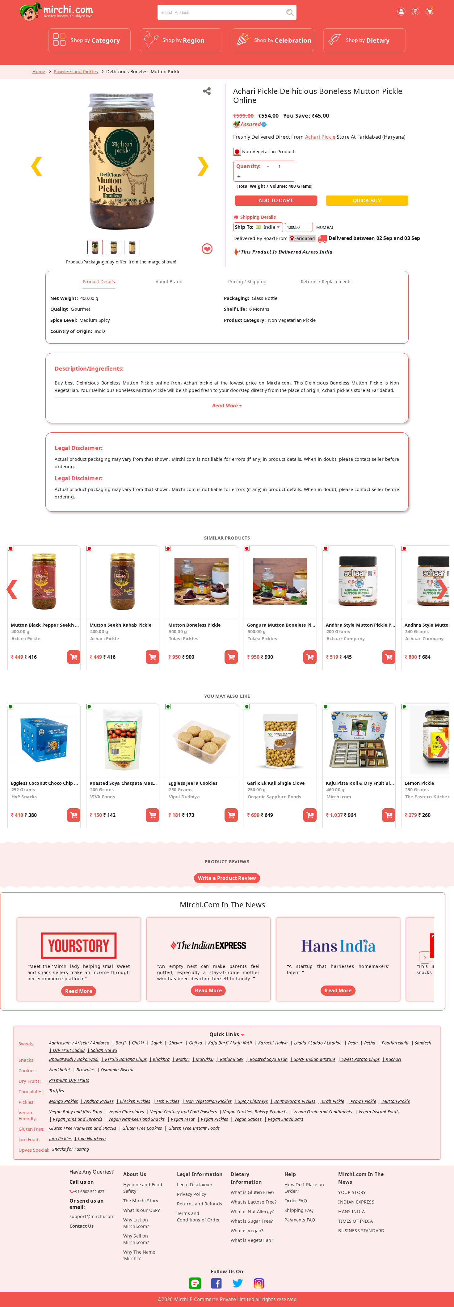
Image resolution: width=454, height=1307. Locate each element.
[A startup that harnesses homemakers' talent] (338, 936)
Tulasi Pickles (183, 638)
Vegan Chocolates (126, 1112)
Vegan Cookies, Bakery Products (255, 1112)
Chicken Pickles (135, 1101)
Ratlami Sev (232, 1059)
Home (38, 71)
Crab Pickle (333, 1101)
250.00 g (257, 789)
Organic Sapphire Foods (274, 797)
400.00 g (20, 631)
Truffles (56, 1091)
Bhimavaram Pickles (295, 1101)
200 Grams (338, 631)
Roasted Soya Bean (269, 1059)
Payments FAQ (299, 1220)
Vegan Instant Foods (379, 1112)
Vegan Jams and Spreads (77, 1119)
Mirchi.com (338, 797)
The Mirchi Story (140, 1201)
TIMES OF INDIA (355, 1221)
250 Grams (180, 789)
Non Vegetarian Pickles (209, 1101)
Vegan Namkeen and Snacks (136, 1119)
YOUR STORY (352, 1192)
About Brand (169, 281)
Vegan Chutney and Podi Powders (183, 1112)
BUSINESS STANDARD (361, 1230)
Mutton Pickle (396, 1101)
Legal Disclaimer (195, 1184)
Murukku (204, 1059)
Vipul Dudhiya (184, 797)
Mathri (183, 1059)
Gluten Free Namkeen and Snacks (82, 1128)
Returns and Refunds (199, 1204)
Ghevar (175, 1043)
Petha (370, 1043)
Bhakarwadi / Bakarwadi (74, 1059)
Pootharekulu (395, 1043)
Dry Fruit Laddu (68, 1050)
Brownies (85, 1070)
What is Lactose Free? (253, 1202)
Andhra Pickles (99, 1101)
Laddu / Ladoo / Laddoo (318, 1043)
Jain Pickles (60, 1138)
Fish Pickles (168, 1101)
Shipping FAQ (298, 1210)
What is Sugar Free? (252, 1221)
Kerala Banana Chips (126, 1059)
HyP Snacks (24, 797)
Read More (78, 991)
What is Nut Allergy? (252, 1211)
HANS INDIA (351, 1211)
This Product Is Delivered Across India (287, 251)
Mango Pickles (63, 1101)
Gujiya (195, 1043)
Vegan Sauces (248, 1119)
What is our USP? (141, 1210)
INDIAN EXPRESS (356, 1202)
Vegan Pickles (214, 1119)
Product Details (99, 281)
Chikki (138, 1043)
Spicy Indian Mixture (314, 1059)
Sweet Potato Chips (361, 1059)
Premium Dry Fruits (69, 1080)
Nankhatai (59, 1070)
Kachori (393, 1059)
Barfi (121, 1043)
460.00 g (335, 789)
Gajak (156, 1043)
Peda (353, 1043)
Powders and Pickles (76, 71)
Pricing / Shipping (247, 281)
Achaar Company (345, 638)
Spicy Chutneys (253, 1101)
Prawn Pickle (363, 1101)
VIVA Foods (102, 797)
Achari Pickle (320, 136)
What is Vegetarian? (252, 1240)
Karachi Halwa (273, 1043)
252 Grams (23, 789)
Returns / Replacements (326, 281)
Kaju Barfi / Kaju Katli (230, 1043)
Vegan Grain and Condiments (322, 1112)
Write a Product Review (227, 878)
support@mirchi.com (92, 1216)
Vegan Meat (183, 1119)
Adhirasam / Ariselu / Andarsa (79, 1043)
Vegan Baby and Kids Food (75, 1112)
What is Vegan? (247, 1230)
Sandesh (423, 1043)
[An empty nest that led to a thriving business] (208, 936)
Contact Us (81, 1226)
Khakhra (161, 1059)
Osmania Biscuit (117, 1070)
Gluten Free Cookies (142, 1128)
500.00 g (178, 631)
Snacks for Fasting (70, 1149)
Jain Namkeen (92, 1138)
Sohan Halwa (104, 1050)
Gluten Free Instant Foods (194, 1128)
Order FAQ (295, 1201)
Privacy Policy (191, 1194)
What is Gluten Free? (252, 1192)
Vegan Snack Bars (286, 1119)
